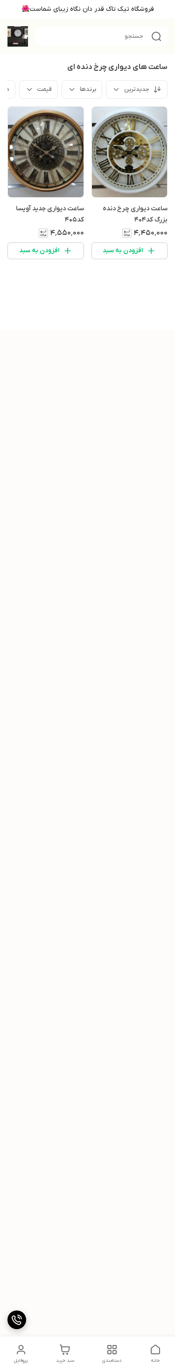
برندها (88, 89)
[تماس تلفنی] (16, 1319)
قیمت (44, 89)
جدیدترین (136, 89)
